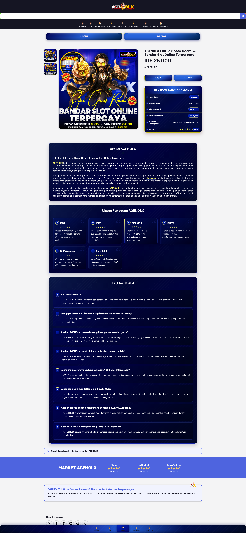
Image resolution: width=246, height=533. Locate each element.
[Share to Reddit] (78, 523)
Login (84, 36)
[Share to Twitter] (49, 523)
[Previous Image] (61, 89)
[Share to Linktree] (63, 523)
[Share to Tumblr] (85, 523)
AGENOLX (58, 163)
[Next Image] (136, 89)
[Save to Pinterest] (71, 523)
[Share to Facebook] (56, 523)
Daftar (162, 36)
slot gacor (151, 178)
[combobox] (120, 16)
